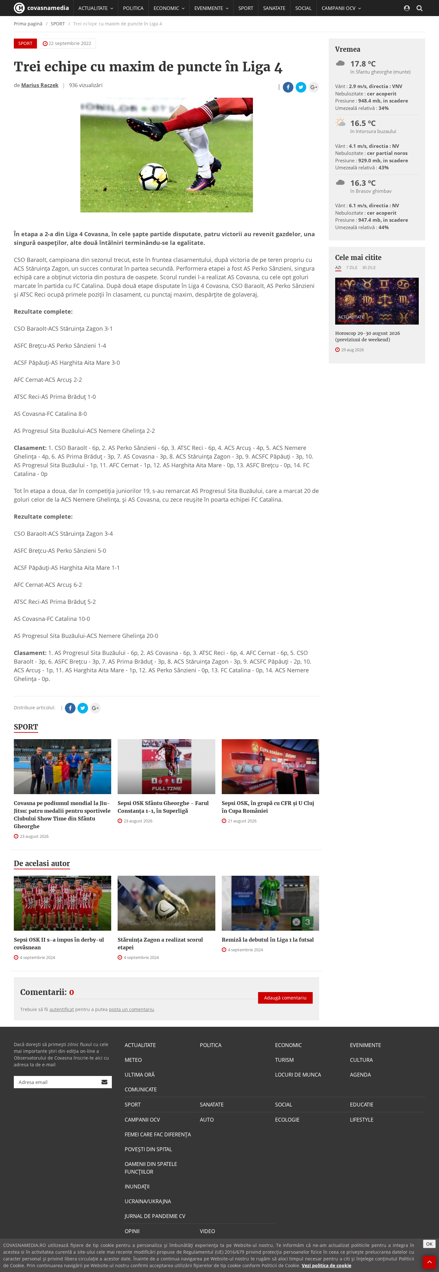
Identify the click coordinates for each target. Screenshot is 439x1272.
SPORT (245, 8)
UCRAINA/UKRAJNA (148, 1201)
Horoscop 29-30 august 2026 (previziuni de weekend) (367, 336)
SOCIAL (303, 8)
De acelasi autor (42, 863)
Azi (338, 267)
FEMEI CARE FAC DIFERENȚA (158, 1134)
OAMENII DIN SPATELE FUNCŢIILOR (151, 1167)
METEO (133, 1059)
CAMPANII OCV (142, 1119)
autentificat (61, 1009)
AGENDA (360, 1074)
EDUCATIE (89, 24)
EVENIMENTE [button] (209, 8)
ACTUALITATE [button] (93, 8)
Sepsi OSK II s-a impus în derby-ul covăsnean (59, 943)
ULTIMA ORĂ (140, 1074)
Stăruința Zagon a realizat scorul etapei (160, 943)
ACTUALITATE (351, 317)
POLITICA (133, 8)
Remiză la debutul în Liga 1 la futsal (268, 939)
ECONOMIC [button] (167, 8)
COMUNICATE (141, 1089)
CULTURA (361, 1059)
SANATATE (274, 8)
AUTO (207, 1119)
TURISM (284, 1059)
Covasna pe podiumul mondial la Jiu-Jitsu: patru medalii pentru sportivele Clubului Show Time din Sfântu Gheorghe (62, 814)
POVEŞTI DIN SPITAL (148, 1149)
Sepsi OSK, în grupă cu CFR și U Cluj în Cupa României (268, 807)
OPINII (132, 1231)
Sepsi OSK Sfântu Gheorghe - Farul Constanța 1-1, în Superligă (163, 807)
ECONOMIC (288, 1045)
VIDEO (207, 1231)
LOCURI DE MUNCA (298, 1074)
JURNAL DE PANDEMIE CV (155, 1216)
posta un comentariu (131, 1009)
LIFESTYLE (361, 1119)
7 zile (351, 267)
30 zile (369, 267)
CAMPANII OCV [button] (339, 8)
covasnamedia (47, 8)
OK (429, 1244)
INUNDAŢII (137, 1186)
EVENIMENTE (365, 1045)
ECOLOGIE (287, 1119)
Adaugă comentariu (285, 998)
